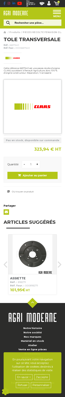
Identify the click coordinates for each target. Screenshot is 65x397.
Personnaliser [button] (40, 385)
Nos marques (32, 336)
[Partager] (6, 212)
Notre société (32, 332)
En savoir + (24, 377)
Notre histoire (32, 328)
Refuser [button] (22, 385)
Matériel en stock (32, 340)
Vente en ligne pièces (32, 349)
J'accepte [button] (42, 377)
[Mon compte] (49, 3)
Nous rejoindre (42, 3)
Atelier (32, 345)
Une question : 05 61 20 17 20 (30, 3)
